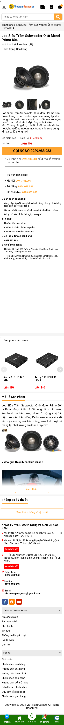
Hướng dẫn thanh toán (14, 673)
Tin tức (6, 630)
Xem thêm (32, 489)
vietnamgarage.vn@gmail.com (22, 593)
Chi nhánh (7, 626)
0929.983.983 (29, 159)
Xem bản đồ (11, 549)
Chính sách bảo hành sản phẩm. (19, 227)
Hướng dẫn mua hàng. (15, 223)
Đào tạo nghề (9, 621)
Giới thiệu (7, 659)
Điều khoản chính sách (14, 687)
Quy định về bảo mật (13, 691)
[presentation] (4, 370)
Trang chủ (7, 25)
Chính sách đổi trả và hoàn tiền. (19, 231)
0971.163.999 (23, 180)
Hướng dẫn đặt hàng (13, 668)
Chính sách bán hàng (13, 664)
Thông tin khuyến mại (14, 635)
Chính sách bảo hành (13, 678)
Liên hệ (6, 644)
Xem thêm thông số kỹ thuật (32, 512)
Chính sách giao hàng (14, 696)
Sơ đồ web (8, 640)
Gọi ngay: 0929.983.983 (32, 151)
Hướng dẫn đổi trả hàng (15, 682)
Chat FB (7, 722)
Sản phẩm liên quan (15, 340)
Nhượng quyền (10, 617)
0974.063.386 (25, 186)
